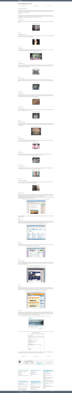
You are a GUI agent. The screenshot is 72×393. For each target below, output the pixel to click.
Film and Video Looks (33, 372)
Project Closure (20, 374)
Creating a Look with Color (33, 374)
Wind (31, 375)
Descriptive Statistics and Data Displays (35, 386)
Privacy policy (52, 391)
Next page (48, 356)
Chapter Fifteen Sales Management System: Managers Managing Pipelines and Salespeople (48, 378)
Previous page (23, 356)
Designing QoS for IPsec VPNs (47, 385)
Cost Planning (19, 372)
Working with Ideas (32, 385)
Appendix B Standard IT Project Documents (23, 375)
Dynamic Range (32, 373)
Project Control (20, 373)
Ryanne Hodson (38, 363)
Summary (44, 384)
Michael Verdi (40, 362)
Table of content (36, 356)
